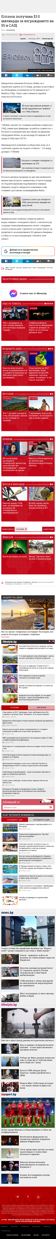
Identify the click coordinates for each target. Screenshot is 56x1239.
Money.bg (14, 1226)
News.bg (4, 1226)
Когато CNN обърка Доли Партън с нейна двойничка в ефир (35, 1072)
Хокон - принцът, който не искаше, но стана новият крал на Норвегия (37, 957)
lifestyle (9, 642)
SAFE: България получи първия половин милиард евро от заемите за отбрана (26, 756)
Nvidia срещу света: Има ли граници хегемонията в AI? (39, 505)
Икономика (5, 637)
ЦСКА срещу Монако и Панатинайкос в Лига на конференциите (26, 1130)
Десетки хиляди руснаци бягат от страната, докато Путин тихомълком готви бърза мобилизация (36, 971)
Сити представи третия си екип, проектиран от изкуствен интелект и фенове (37, 1151)
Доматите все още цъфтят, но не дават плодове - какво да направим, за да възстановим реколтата (35, 697)
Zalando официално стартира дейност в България (35, 825)
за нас (36, 1235)
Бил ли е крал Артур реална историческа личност (27, 1040)
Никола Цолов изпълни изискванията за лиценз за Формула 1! (34, 1164)
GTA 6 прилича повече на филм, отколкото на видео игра (32, 677)
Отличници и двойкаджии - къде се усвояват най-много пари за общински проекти (26, 773)
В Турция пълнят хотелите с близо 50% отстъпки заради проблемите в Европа (35, 867)
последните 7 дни (14, 820)
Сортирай (20, 529)
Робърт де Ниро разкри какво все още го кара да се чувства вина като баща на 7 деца (37, 1060)
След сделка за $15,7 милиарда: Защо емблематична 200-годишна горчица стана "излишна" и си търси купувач (40, 374)
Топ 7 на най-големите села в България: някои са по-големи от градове (15, 416)
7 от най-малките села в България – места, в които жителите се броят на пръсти (36, 657)
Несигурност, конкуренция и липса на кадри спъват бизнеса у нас (28, 747)
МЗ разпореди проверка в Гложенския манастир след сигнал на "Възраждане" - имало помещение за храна (14, 464)
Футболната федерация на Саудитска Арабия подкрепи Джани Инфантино (35, 1139)
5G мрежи (8, 269)
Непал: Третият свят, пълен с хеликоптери (40, 557)
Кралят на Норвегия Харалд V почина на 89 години (36, 686)
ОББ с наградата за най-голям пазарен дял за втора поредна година (14, 326)
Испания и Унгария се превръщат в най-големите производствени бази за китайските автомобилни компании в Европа (24, 791)
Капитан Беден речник (15, 556)
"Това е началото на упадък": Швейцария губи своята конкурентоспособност (36, 887)
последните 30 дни (41, 820)
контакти (45, 1235)
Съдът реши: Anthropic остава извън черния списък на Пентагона (25, 781)
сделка (18, 268)
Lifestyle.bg (25, 1226)
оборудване (41, 268)
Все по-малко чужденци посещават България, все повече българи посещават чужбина (27, 633)
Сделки (23, 39)
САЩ (6, 268)
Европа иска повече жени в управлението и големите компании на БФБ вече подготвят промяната (15, 373)
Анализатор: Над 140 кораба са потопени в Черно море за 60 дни (36, 877)
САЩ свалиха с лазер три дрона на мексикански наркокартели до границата (36, 983)
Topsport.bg (36, 1226)
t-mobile (12, 268)
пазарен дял (26, 268)
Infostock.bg (5, 1231)
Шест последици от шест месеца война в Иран (37, 994)
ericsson (50, 268)
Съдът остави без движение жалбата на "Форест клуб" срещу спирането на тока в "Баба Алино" (26, 949)
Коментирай (48, 529)
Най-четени (41, 707)
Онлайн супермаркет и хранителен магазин (33, 898)
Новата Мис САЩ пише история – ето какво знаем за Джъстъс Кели (36, 1085)
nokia (34, 268)
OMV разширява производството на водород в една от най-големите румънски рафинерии (27, 739)
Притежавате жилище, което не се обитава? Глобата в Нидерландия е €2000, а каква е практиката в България (25, 764)
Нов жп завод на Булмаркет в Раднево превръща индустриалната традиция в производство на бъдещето (35, 858)
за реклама (25, 1235)
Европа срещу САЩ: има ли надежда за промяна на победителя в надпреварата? (13, 508)
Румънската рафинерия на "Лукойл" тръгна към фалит (34, 835)
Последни (14, 707)
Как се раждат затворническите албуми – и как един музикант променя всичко (37, 1047)
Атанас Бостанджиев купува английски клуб (35, 1176)
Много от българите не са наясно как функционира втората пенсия (41, 462)
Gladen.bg (47, 1226)
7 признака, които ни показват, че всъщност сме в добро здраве (41, 415)
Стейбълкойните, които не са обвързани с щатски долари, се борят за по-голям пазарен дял (41, 327)
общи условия (12, 1235)
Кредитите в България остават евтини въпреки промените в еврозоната (27, 722)
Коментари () (47, 39)
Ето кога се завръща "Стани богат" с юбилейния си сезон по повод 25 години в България (36, 668)
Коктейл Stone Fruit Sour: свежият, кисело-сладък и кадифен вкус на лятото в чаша (36, 647)
